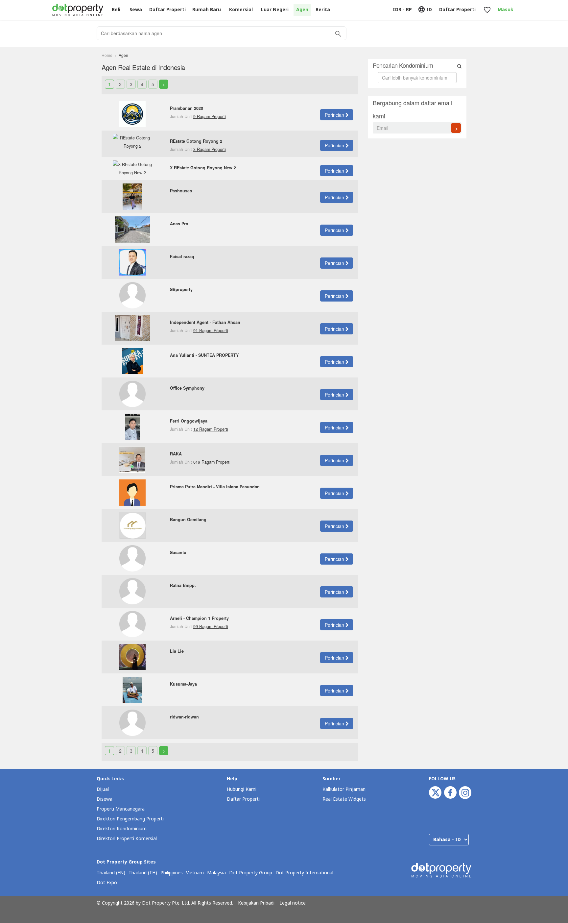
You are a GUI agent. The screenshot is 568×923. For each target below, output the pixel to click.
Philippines (171, 873)
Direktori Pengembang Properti (130, 818)
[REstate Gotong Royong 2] (132, 142)
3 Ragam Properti (209, 149)
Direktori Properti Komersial (127, 838)
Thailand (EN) (111, 873)
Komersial (241, 9)
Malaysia (216, 873)
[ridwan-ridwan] (132, 722)
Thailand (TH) (143, 873)
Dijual (103, 789)
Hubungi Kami (241, 789)
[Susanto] (132, 558)
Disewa (104, 799)
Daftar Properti (243, 799)
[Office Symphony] (132, 393)
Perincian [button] (335, 114)
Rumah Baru (206, 9)
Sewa (136, 9)
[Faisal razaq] (132, 262)
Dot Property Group (250, 873)
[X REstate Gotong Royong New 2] (132, 168)
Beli (116, 9)
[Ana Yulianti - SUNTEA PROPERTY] (132, 360)
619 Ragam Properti (211, 462)
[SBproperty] (132, 295)
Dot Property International (304, 873)
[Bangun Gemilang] (132, 525)
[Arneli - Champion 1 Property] (132, 623)
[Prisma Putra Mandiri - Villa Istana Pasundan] (132, 492)
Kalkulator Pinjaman (344, 789)
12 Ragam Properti (210, 429)
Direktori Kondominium (122, 828)
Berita (323, 9)
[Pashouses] (132, 196)
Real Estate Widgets (344, 799)
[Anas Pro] (132, 229)
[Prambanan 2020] (132, 113)
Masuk (505, 9)
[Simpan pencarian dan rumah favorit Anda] (487, 10)
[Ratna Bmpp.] (132, 591)
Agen (302, 9)
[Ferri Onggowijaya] (132, 426)
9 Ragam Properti (209, 116)
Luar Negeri (275, 9)
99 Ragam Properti (210, 626)
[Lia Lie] (132, 656)
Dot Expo (107, 883)
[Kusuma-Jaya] (132, 689)
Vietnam (195, 873)
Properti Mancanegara (121, 809)
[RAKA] (132, 459)
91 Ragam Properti (210, 330)
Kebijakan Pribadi (256, 903)
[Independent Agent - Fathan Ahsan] (132, 327)
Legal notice (292, 903)
